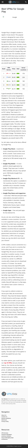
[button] (26, 2)
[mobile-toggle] (2, 2)
